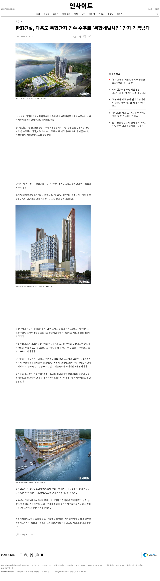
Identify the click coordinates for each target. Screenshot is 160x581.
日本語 (156, 9)
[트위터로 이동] (26, 555)
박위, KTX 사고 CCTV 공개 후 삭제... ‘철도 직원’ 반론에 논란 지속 (128, 114)
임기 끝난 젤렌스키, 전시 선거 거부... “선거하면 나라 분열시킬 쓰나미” (129, 124)
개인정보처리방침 (7, 571)
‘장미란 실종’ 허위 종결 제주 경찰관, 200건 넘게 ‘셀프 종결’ (128, 81)
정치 (76, 14)
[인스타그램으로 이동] (31, 555)
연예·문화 (66, 14)
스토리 (101, 14)
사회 (83, 14)
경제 (38, 14)
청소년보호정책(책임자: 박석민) (27, 571)
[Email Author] (32, 534)
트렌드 (55, 14)
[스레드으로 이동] (37, 555)
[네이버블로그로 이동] (42, 555)
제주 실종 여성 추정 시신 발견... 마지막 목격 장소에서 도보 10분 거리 (129, 91)
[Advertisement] (53, 159)
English (150, 9)
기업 (18, 21)
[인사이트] (81, 6)
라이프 (46, 14)
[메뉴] (2, 14)
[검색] (157, 14)
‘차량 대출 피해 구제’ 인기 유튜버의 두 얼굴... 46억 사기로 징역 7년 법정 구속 (128, 103)
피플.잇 (92, 14)
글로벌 (110, 14)
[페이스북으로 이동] (21, 555)
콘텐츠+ (120, 14)
